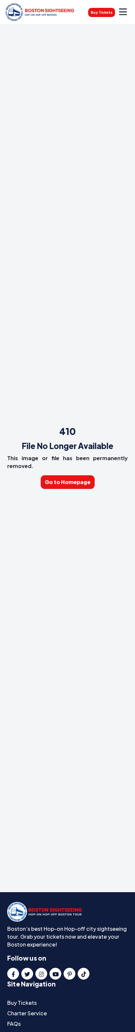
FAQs (14, 1023)
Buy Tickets (101, 12)
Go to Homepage (67, 481)
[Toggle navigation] (123, 12)
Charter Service (27, 1013)
